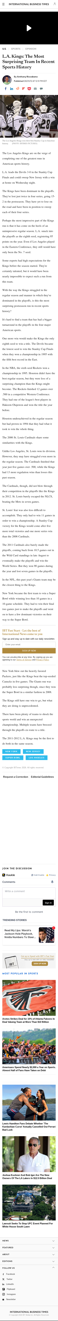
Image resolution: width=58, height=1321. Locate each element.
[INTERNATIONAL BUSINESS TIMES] (29, 4)
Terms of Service (24, 660)
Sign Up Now (40, 964)
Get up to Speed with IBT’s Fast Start (37, 956)
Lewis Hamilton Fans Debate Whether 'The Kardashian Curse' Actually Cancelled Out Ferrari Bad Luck (29, 1126)
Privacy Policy (42, 660)
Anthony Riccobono (27, 76)
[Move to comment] (41, 88)
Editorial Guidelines (42, 777)
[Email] (35, 88)
